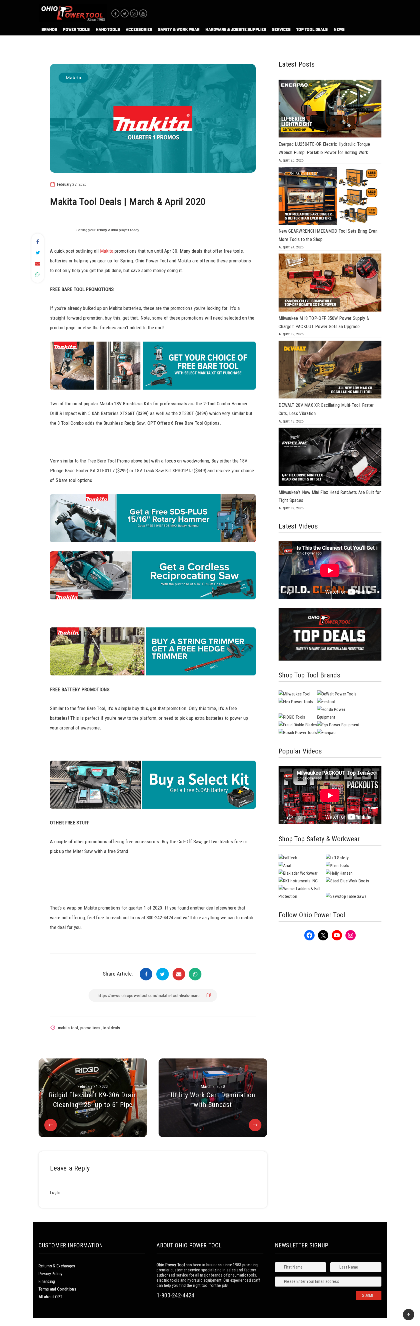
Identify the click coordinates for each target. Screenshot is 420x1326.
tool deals (111, 1027)
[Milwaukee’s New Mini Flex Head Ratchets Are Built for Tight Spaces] (330, 458)
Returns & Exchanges (57, 1266)
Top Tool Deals (312, 29)
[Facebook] (115, 13)
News (339, 29)
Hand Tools (108, 29)
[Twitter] (125, 13)
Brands (49, 29)
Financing (47, 1281)
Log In (55, 1192)
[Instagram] (134, 13)
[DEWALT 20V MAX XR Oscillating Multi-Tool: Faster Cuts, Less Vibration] (330, 371)
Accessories (139, 29)
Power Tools (76, 29)
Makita (73, 77)
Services (281, 29)
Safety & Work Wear (178, 29)
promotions (90, 1027)
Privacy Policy (50, 1273)
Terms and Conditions (57, 1289)
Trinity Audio (107, 230)
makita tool (68, 1027)
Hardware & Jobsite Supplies (235, 29)
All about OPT (50, 1296)
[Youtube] (143, 13)
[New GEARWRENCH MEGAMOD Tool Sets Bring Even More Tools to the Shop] (330, 197)
